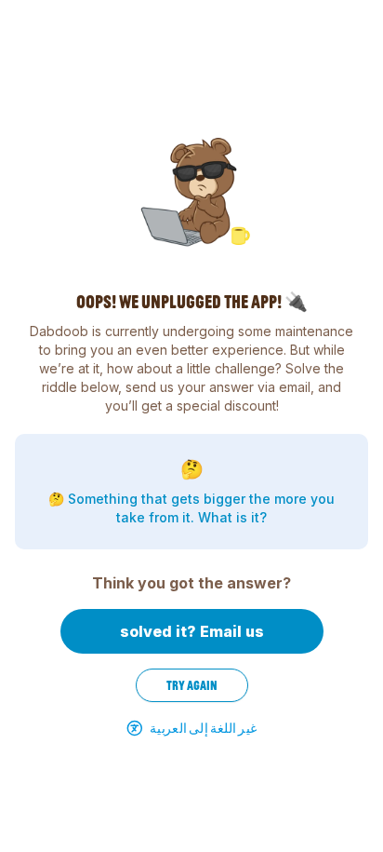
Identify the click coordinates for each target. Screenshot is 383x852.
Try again (192, 685)
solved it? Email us (192, 631)
